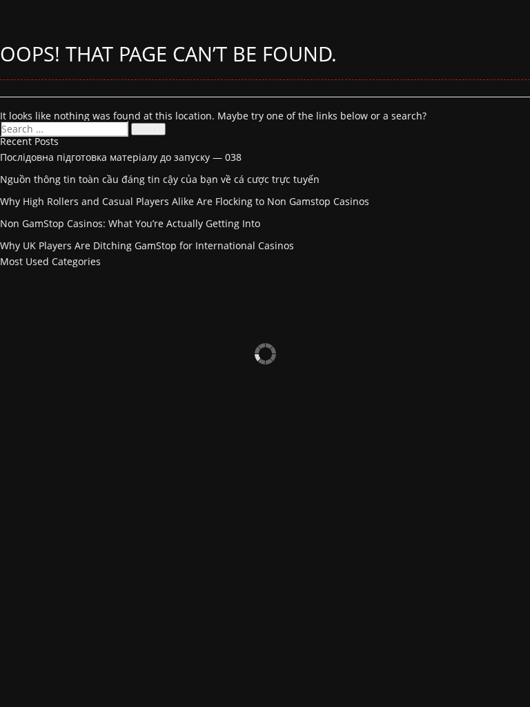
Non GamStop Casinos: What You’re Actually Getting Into (130, 223)
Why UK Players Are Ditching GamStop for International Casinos (147, 245)
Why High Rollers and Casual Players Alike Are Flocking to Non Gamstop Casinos (184, 201)
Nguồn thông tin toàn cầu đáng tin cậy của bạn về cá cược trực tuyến (160, 179)
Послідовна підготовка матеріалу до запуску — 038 (121, 157)
